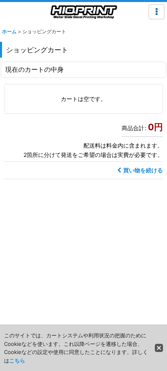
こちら (17, 360)
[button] (156, 11)
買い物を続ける (143, 170)
